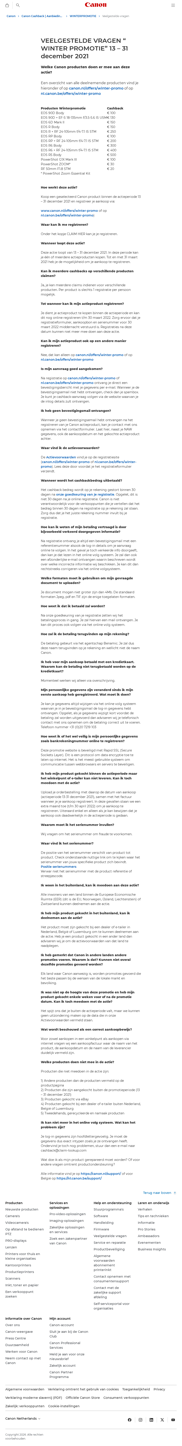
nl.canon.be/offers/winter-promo (71, 93)
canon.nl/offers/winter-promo (96, 88)
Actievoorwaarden (61, 457)
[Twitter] (162, 1420)
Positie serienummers (58, 867)
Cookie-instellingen (64, 1406)
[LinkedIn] (151, 1420)
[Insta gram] (140, 1420)
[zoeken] (18, 5)
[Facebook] (129, 1420)
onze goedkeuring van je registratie (85, 494)
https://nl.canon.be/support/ (79, 1178)
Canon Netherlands (21, 1419)
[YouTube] (173, 1420)
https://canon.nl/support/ (101, 1174)
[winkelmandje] (7, 5)
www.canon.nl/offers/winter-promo (69, 211)
